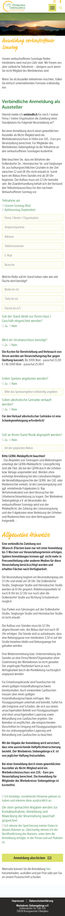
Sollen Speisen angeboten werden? (25, 378)
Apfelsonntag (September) (20, 210)
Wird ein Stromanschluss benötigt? (24, 340)
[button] (52, 8)
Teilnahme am (11, 200)
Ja (6, 326)
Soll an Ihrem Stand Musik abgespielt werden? (32, 435)
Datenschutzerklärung (41, 900)
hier (48, 869)
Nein (14, 326)
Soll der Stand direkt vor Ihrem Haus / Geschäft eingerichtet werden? (26, 318)
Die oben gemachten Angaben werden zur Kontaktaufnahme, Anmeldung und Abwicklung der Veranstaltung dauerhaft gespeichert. (30, 814)
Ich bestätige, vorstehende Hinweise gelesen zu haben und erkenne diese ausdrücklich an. (31, 798)
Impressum (18, 900)
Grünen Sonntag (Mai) (18, 206)
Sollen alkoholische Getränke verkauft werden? (26, 402)
